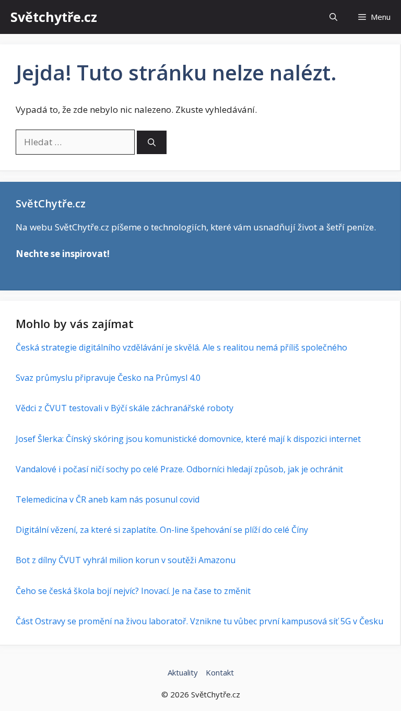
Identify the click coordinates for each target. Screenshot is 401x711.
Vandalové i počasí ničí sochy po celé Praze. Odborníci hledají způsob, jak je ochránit (179, 469)
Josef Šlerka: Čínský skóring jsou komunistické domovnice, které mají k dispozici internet (188, 439)
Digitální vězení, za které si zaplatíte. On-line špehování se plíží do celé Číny (162, 529)
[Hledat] (152, 142)
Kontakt (220, 672)
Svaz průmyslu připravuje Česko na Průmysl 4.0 (108, 377)
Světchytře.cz (53, 17)
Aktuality (183, 672)
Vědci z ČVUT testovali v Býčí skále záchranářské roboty (124, 408)
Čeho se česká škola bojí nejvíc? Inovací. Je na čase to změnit (133, 591)
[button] (333, 17)
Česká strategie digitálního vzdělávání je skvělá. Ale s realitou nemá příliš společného (181, 347)
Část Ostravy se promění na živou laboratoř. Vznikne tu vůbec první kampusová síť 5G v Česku (199, 621)
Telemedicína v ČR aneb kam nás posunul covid (107, 499)
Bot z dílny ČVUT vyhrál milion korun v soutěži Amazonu (125, 560)
